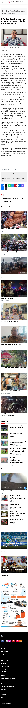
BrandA (3, 689)
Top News (4, 469)
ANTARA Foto (5, 692)
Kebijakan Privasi (6, 681)
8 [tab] (20, 574)
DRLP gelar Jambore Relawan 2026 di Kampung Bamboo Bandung (17, 513)
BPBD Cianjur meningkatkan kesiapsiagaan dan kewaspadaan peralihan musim (16, 460)
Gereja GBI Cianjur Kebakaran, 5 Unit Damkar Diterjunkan (12, 297)
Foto (2, 528)
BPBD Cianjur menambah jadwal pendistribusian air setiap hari (11, 389)
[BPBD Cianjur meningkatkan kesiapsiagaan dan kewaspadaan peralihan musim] (4, 459)
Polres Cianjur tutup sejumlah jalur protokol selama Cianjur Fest (12, 320)
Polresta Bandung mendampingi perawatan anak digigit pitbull (16, 506)
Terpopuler (5, 421)
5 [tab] (18, 550)
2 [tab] (11, 550)
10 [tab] (24, 574)
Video (3, 552)
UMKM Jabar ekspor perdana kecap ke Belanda (13, 568)
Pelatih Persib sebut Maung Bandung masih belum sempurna (17, 442)
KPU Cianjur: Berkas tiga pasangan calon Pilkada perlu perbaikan (13, 12)
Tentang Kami (5, 684)
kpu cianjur (14, 195)
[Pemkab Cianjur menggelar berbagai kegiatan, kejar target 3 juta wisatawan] (14, 242)
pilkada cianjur (7, 198)
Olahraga (4, 669)
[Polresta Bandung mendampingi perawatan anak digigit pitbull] (4, 506)
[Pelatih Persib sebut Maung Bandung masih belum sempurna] (4, 443)
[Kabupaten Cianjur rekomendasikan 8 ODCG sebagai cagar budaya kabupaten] (14, 358)
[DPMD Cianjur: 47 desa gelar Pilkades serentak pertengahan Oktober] (14, 335)
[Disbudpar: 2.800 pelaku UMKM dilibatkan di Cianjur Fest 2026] (14, 219)
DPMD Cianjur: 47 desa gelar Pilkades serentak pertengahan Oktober (12, 343)
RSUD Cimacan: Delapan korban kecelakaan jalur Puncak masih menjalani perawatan (11, 414)
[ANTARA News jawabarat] (15, 2)
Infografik (4, 575)
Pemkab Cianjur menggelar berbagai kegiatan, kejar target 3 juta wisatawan (13, 251)
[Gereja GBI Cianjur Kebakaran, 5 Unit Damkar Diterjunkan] (14, 288)
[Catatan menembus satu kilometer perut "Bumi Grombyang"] (4, 521)
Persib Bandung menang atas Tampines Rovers (12, 544)
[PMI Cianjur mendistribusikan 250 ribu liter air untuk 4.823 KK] (14, 265)
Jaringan (3, 675)
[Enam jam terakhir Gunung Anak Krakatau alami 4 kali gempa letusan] (14, 481)
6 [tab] (15, 574)
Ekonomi (3, 663)
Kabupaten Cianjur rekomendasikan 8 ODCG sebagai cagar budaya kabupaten (14, 366)
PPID (2, 697)
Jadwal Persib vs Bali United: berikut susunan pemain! (16, 435)
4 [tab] (16, 550)
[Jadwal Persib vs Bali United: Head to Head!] (4, 428)
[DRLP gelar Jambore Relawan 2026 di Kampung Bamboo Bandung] (4, 514)
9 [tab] (22, 574)
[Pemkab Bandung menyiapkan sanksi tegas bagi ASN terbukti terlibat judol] (4, 497)
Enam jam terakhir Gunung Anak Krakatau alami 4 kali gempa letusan (12, 489)
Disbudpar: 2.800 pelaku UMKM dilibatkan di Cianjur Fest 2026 (11, 227)
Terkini (3, 646)
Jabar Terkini (13, 10)
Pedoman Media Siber (7, 686)
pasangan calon (18, 198)
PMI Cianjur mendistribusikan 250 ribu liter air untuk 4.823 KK (13, 274)
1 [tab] (9, 550)
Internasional (5, 666)
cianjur (6, 195)
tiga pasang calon (7, 201)
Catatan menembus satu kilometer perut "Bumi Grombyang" (16, 521)
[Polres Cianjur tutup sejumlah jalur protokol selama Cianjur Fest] (14, 311)
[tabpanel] (14, 540)
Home (6, 10)
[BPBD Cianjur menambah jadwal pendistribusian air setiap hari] (14, 381)
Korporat (3, 694)
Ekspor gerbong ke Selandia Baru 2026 (14, 622)
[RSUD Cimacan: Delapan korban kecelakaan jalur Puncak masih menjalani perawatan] (14, 404)
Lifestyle (3, 671)
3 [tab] (14, 550)
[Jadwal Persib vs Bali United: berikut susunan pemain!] (4, 435)
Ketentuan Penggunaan (8, 678)
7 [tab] (17, 574)
